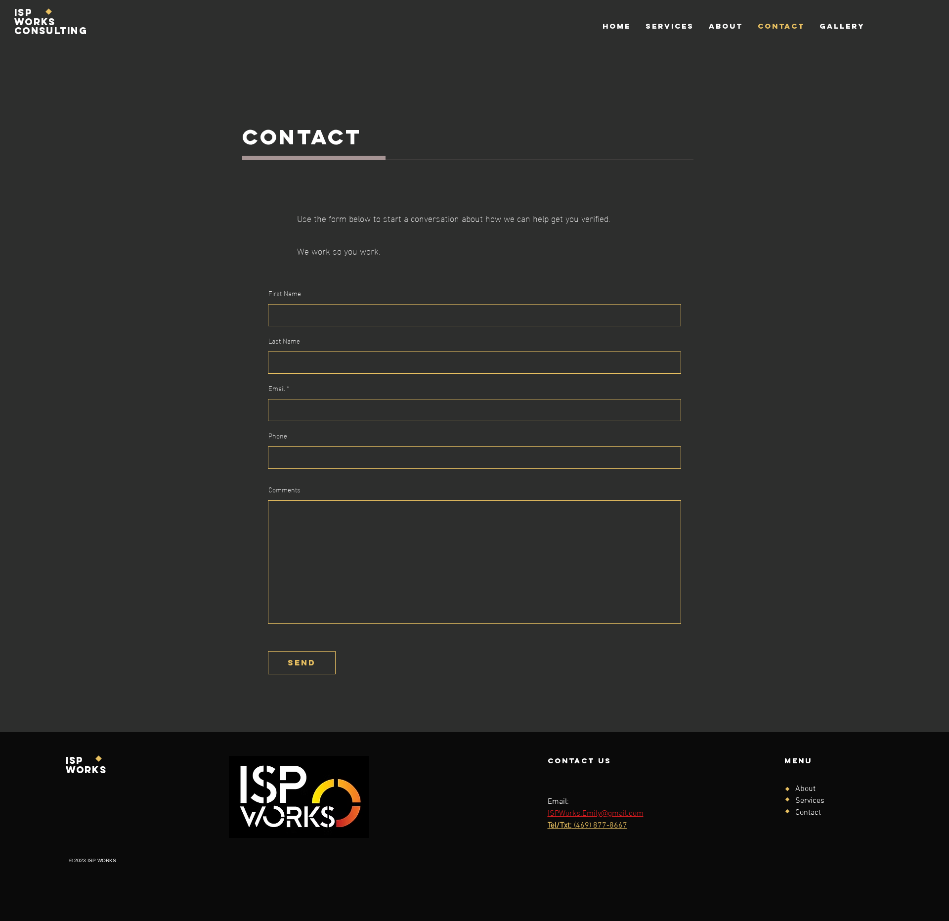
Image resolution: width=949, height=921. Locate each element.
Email (276, 388)
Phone (277, 435)
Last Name (284, 340)
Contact (808, 813)
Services (809, 801)
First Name (284, 293)
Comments (284, 489)
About (805, 789)
